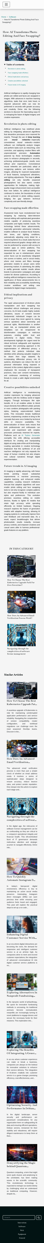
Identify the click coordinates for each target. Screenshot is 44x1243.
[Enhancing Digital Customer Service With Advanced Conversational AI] (22, 924)
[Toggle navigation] (6, 4)
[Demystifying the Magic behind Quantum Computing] (22, 1153)
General (22, 1238)
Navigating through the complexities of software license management (18, 651)
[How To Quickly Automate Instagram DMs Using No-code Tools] (22, 866)
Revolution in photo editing (16, 69)
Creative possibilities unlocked (18, 81)
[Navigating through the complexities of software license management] (21, 635)
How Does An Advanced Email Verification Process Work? (20, 762)
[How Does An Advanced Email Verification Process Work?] (21, 602)
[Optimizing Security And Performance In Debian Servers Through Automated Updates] (22, 1095)
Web (22, 1230)
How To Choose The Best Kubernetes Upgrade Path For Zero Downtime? (21, 582)
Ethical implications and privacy (18, 77)
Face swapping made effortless (18, 73)
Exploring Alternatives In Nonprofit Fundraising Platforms (22, 996)
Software (12, 17)
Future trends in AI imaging (16, 85)
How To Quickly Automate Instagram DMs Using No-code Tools (22, 880)
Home (3, 17)
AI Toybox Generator (31, 435)
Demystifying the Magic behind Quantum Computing (21, 1166)
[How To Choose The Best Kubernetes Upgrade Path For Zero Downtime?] (21, 566)
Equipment (22, 1234)
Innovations (22, 1223)
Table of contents (15, 64)
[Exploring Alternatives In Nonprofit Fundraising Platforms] (22, 982)
